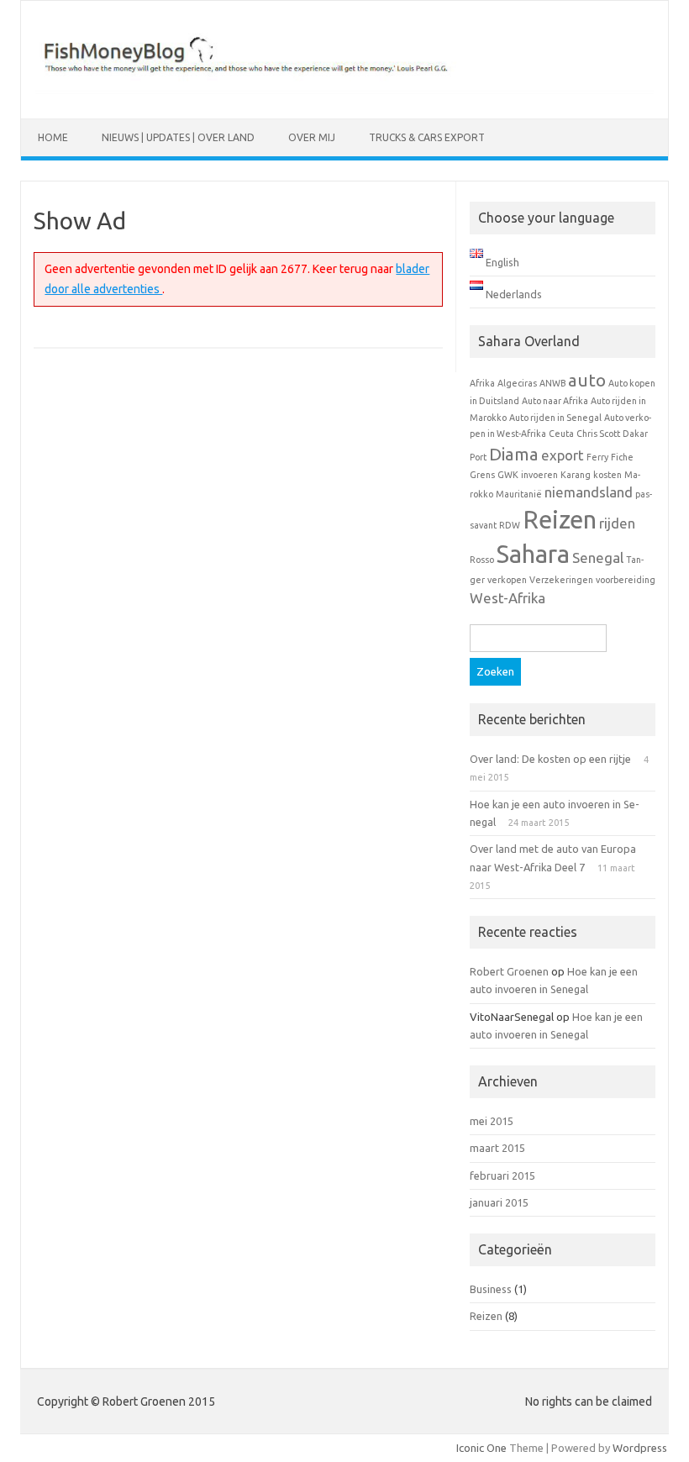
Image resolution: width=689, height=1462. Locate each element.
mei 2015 (491, 1121)
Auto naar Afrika (555, 401)
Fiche (622, 457)
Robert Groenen (509, 971)
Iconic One (481, 1448)
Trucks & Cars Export (427, 137)
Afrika (482, 383)
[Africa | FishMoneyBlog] (344, 90)
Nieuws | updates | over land (178, 137)
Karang (575, 475)
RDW (509, 525)
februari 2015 (502, 1175)
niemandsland (588, 492)
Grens (482, 475)
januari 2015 (499, 1202)
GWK (507, 475)
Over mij (311, 137)
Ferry (597, 457)
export (562, 455)
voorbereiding (625, 580)
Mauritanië (519, 494)
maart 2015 (497, 1148)
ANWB (552, 383)
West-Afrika (507, 598)
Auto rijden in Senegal (555, 418)
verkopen (507, 580)
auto (587, 380)
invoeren (539, 475)
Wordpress (640, 1448)
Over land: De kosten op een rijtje (550, 759)
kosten (607, 475)
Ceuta (561, 434)
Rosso (482, 560)
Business (491, 1289)
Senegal (597, 557)
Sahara (533, 554)
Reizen (560, 520)
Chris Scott (598, 434)
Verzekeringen (561, 580)
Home (53, 137)
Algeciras (517, 383)
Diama (514, 454)
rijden (617, 523)
